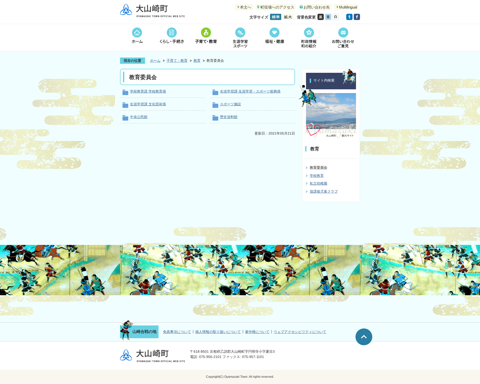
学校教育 (317, 176)
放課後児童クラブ (324, 191)
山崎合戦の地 (144, 331)
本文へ (245, 7)
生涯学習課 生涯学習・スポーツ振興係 (250, 91)
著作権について (257, 332)
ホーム (137, 37)
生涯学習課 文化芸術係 (148, 104)
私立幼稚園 (318, 183)
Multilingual (348, 7)
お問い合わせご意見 (343, 37)
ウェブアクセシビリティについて (300, 332)
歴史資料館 (229, 117)
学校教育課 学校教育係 (148, 91)
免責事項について (177, 332)
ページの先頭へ (364, 336)
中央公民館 (139, 117)
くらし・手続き (171, 37)
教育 (197, 61)
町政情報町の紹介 (309, 37)
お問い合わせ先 (317, 7)
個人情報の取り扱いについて (218, 332)
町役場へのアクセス (277, 7)
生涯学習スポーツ (240, 37)
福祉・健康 (274, 37)
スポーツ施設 (230, 104)
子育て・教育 (206, 37)
